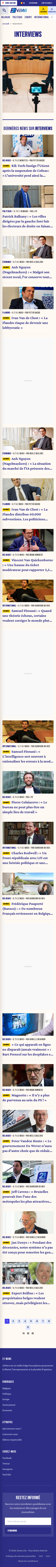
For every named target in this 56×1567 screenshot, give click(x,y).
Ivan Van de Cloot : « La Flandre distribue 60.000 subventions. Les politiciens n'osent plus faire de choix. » (25, 514)
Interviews (33, 3)
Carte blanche (47, 3)
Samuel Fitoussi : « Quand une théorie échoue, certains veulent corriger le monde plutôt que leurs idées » (27, 616)
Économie (7, 1410)
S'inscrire (12, 1530)
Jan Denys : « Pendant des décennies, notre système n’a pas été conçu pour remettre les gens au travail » (27, 1247)
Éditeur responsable (12, 1439)
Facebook (6, 1458)
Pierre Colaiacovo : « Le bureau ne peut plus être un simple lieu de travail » (24, 807)
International (41, 17)
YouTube (6, 1474)
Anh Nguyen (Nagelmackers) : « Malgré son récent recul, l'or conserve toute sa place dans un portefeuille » (26, 272)
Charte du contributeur (28, 1561)
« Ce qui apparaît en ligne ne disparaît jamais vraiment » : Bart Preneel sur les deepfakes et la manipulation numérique (27, 1049)
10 (23, 1333)
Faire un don (9, 3)
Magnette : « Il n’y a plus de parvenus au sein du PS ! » (25, 1097)
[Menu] (4, 10)
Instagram (7, 1469)
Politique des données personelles (21, 1556)
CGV (41, 1556)
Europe (28, 17)
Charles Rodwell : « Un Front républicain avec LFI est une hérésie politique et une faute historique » (25, 858)
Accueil (5, 23)
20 (28, 1333)
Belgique (5, 17)
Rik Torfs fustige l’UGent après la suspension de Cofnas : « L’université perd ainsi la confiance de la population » (25, 171)
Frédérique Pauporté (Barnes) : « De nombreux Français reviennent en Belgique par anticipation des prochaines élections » (27, 909)
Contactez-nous (10, 1434)
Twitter (6, 1463)
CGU (48, 1556)
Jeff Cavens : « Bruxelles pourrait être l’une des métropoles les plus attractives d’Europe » (25, 1197)
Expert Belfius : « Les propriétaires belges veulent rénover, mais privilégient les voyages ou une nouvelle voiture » (26, 1298)
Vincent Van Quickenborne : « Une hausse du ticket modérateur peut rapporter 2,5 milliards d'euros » (27, 565)
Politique (17, 17)
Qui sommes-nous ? (11, 1428)
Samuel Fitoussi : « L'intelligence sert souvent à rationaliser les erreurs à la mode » (27, 756)
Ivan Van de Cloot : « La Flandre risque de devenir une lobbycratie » (25, 323)
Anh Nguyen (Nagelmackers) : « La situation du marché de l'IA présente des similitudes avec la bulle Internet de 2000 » (27, 464)
